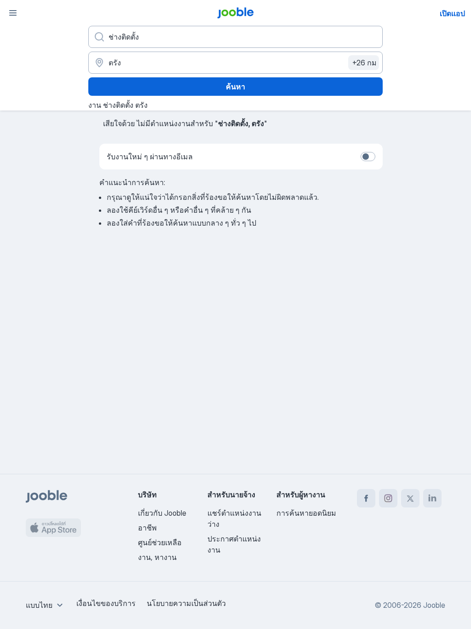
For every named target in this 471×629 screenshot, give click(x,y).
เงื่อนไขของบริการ (106, 603)
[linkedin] (432, 498)
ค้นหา (235, 86)
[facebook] (366, 498)
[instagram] (388, 498)
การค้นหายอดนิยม (306, 513)
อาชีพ (147, 527)
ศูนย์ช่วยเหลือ (160, 542)
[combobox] (45, 605)
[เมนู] (13, 13)
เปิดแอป (452, 13)
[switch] (368, 156)
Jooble (434, 605)
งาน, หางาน (157, 557)
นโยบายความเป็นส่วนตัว (186, 603)
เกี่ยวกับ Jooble (162, 513)
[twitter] (410, 498)
